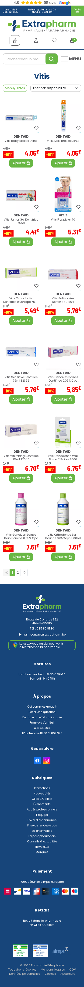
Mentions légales (53, 969)
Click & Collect (42, 799)
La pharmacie (42, 831)
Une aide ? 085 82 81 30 (10, 11)
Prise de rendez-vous (42, 825)
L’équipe (42, 815)
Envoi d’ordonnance (42, 820)
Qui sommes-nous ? (42, 707)
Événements (42, 804)
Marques (42, 852)
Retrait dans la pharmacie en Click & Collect (42, 923)
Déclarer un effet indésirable (42, 717)
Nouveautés (42, 793)
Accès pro (77, 11)
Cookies (50, 974)
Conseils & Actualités (42, 841)
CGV (72, 969)
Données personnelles (24, 974)
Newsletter (42, 847)
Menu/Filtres (15, 88)
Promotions (42, 788)
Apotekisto (67, 974)
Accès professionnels (42, 809)
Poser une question (42, 712)
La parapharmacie (42, 836)
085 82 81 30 (45, 628)
